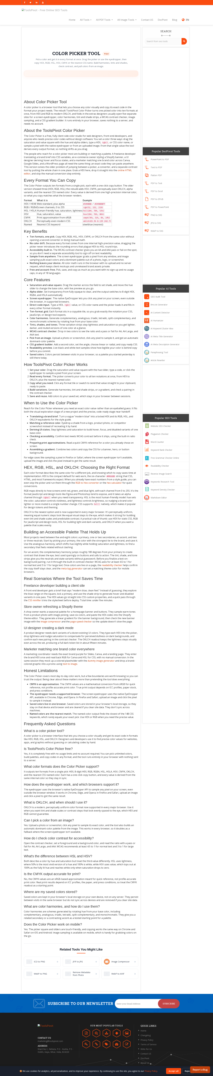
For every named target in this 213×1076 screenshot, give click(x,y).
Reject (188, 1071)
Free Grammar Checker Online (165, 457)
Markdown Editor (159, 497)
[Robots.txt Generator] (116, 1033)
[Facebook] (24, 2)
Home (72, 19)
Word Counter (157, 442)
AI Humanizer (157, 320)
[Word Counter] (86, 1033)
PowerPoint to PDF (160, 159)
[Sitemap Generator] (106, 1033)
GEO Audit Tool (158, 296)
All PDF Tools (103, 19)
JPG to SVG (156, 223)
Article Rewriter (158, 360)
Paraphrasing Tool (159, 352)
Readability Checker (160, 465)
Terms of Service (148, 1044)
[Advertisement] (81, 38)
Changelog (146, 1035)
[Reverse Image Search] (127, 1033)
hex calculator (114, 482)
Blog (174, 19)
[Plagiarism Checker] (96, 1033)
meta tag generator (72, 568)
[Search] (184, 41)
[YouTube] (43, 2)
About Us (145, 1063)
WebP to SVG (157, 231)
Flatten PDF (156, 175)
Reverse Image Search (161, 473)
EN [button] (187, 19)
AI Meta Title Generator (162, 336)
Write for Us (146, 1049)
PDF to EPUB (157, 199)
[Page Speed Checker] (116, 1044)
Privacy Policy (147, 1040)
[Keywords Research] (86, 1044)
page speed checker (81, 621)
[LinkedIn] (36, 2)
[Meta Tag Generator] (106, 1044)
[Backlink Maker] (96, 1044)
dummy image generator (101, 660)
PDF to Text (156, 183)
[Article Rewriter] (127, 1044)
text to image (70, 663)
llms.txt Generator (159, 304)
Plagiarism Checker (160, 434)
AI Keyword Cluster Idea (162, 328)
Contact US (147, 19)
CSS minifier (34, 600)
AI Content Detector (160, 312)
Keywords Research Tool (162, 481)
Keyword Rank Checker (161, 450)
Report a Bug (200, 1069)
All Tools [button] (85, 19)
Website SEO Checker (161, 426)
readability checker (112, 565)
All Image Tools (125, 19)
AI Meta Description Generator (165, 344)
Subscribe (169, 1003)
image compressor (51, 621)
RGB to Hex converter (87, 482)
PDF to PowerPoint (160, 207)
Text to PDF (156, 167)
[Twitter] (30, 2)
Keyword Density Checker (163, 489)
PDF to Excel (157, 191)
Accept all (174, 1071)
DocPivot (163, 19)
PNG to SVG (156, 215)
